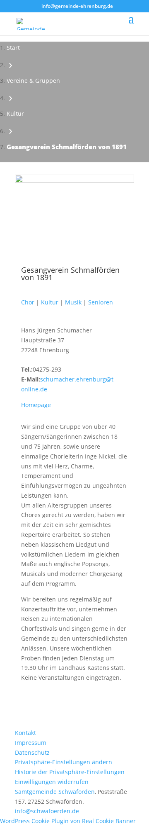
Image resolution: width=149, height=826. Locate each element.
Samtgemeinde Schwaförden (55, 792)
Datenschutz (32, 752)
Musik (73, 302)
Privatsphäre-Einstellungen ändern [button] (63, 762)
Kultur (15, 113)
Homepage (36, 405)
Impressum (30, 742)
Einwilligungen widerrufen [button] (52, 782)
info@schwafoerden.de (47, 811)
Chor (27, 302)
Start (13, 47)
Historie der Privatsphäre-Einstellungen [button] (70, 772)
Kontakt (25, 733)
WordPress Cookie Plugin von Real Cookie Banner (68, 821)
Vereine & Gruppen (33, 80)
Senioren (100, 302)
